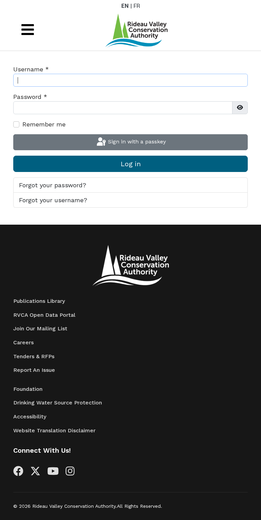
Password (30, 96)
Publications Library (39, 301)
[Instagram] (70, 473)
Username (31, 69)
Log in (131, 164)
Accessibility (29, 416)
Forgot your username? (53, 200)
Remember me (44, 124)
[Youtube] (53, 473)
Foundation (27, 389)
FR (137, 6)
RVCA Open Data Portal (44, 315)
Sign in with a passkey (136, 141)
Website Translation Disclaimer (54, 430)
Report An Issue (34, 370)
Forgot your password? (52, 185)
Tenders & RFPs (33, 356)
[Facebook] (18, 473)
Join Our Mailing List (40, 328)
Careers (23, 342)
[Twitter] (35, 473)
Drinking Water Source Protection (57, 402)
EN (124, 6)
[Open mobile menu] (27, 29)
